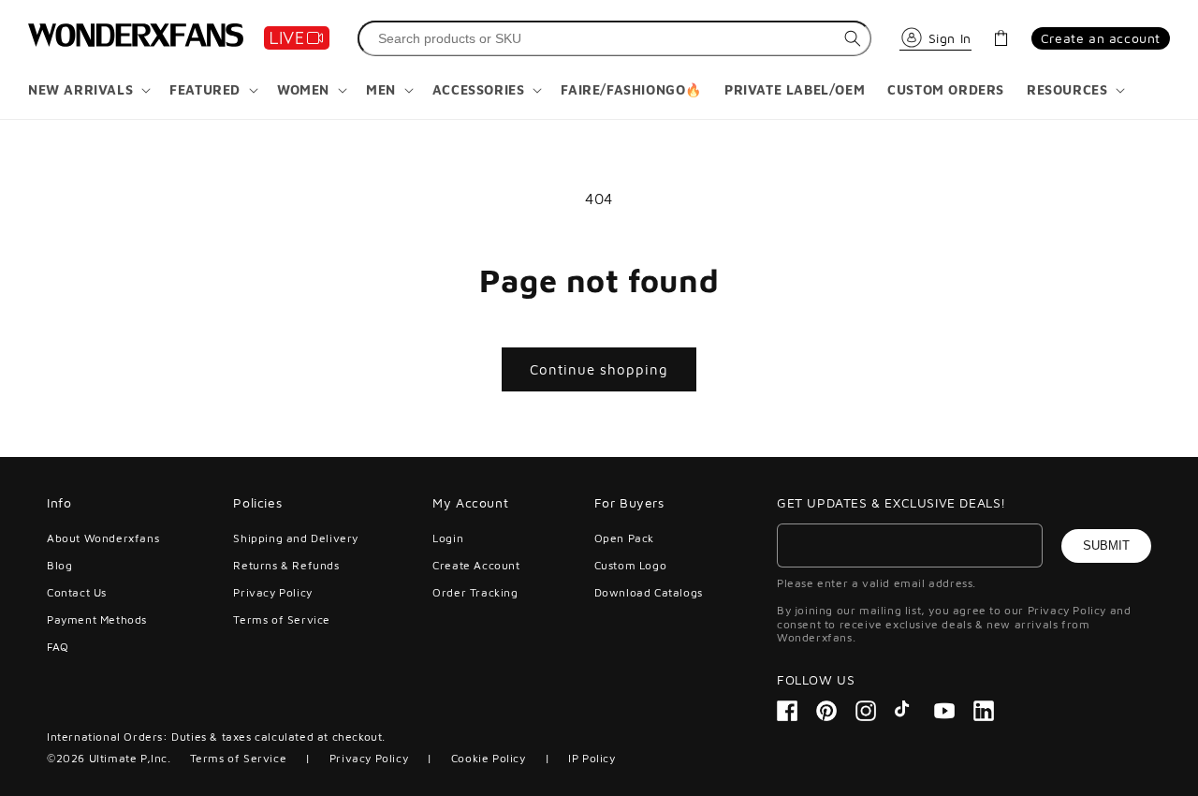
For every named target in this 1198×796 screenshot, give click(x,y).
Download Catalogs (648, 592)
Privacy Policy (272, 592)
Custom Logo (630, 565)
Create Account (475, 565)
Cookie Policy (488, 758)
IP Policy (591, 758)
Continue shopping (599, 369)
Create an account (1101, 38)
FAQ (58, 647)
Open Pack (624, 538)
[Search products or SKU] (852, 38)
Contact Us (77, 592)
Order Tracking (475, 592)
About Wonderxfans (103, 538)
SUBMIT (1106, 545)
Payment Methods (97, 619)
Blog (59, 565)
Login (447, 538)
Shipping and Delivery (295, 538)
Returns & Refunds (286, 565)
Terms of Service (281, 619)
